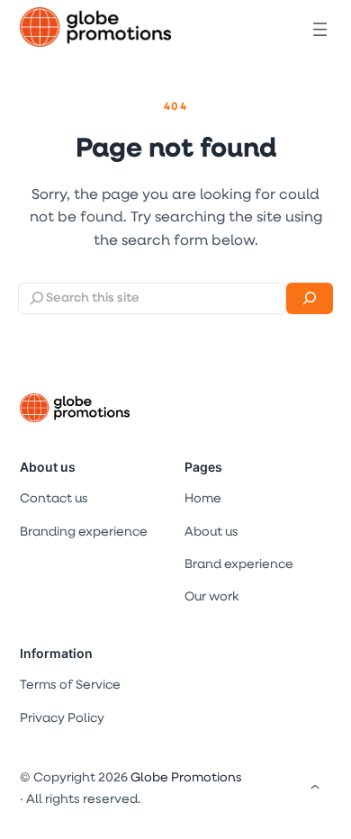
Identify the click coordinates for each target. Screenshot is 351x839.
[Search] (309, 298)
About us (48, 466)
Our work (211, 597)
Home (202, 499)
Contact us (54, 499)
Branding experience (84, 532)
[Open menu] (320, 29)
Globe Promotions (186, 778)
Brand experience (238, 565)
